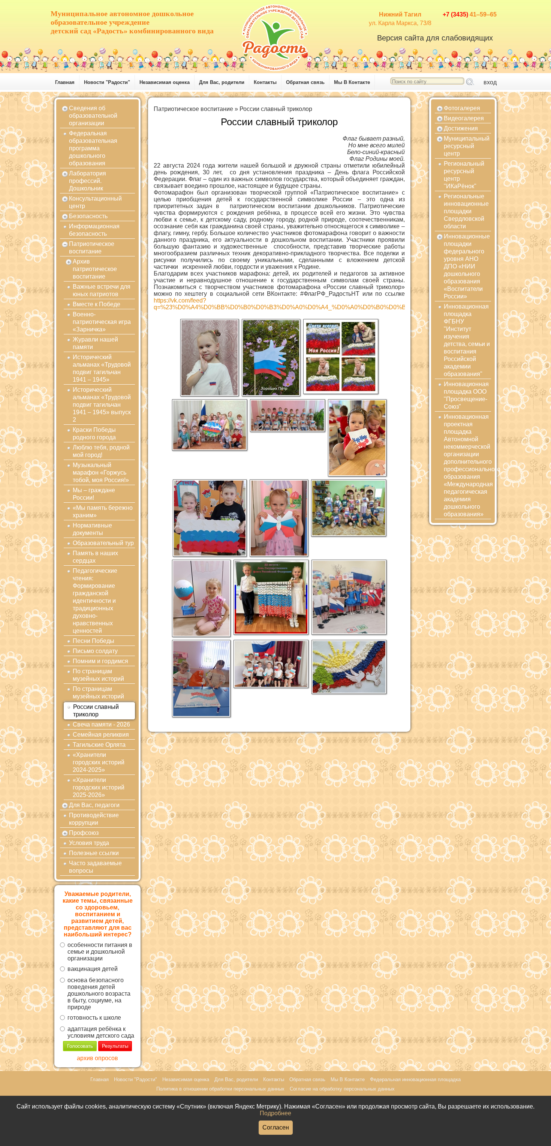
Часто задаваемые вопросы (95, 867)
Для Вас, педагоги (94, 805)
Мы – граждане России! (94, 494)
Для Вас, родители (221, 82)
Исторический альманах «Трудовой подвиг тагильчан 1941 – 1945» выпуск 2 (102, 404)
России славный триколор (96, 711)
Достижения (461, 128)
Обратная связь (305, 82)
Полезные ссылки (94, 853)
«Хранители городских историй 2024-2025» (98, 762)
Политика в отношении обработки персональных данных (220, 1089)
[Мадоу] (275, 35)
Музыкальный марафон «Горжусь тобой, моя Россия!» (101, 472)
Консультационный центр (95, 202)
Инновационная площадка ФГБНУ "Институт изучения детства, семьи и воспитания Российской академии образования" (467, 340)
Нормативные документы (92, 529)
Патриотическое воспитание (91, 248)
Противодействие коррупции (94, 819)
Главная (65, 82)
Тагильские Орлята (99, 745)
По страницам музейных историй (98, 675)
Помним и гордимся (100, 661)
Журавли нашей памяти (95, 343)
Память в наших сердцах (95, 557)
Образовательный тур (103, 543)
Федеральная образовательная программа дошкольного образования (93, 148)
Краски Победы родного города (94, 433)
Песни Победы (93, 641)
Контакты (265, 82)
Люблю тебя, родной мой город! (101, 451)
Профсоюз (84, 833)
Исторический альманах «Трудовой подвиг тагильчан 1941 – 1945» (102, 368)
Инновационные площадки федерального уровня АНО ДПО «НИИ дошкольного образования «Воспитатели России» (467, 266)
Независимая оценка (164, 82)
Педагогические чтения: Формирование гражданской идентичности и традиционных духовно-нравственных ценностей (95, 601)
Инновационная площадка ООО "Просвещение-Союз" (466, 395)
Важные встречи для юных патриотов (101, 290)
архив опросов (97, 1058)
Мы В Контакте (352, 82)
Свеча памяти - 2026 (101, 724)
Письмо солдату (95, 651)
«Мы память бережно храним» (103, 511)
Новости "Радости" (107, 82)
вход (490, 82)
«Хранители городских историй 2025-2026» (98, 787)
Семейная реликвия (101, 734)
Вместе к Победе (96, 304)
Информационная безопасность (94, 230)
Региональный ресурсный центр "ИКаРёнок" (464, 174)
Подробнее (275, 1113)
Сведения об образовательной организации (93, 115)
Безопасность (88, 216)
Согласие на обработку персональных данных (342, 1089)
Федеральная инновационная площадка (415, 1079)
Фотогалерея (462, 108)
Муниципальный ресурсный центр (467, 146)
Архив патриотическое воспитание (95, 269)
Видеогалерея (464, 118)
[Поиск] (470, 82)
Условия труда (89, 843)
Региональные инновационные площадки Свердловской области (466, 211)
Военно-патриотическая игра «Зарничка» (102, 322)
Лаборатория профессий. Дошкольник (87, 181)
